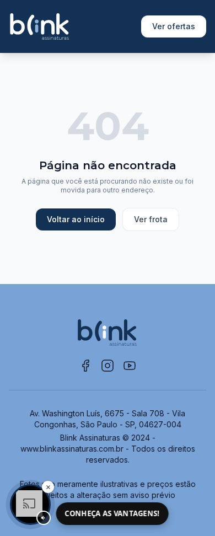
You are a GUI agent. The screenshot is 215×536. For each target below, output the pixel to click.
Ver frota (151, 219)
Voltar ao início (76, 219)
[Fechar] (48, 487)
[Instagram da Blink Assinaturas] (107, 365)
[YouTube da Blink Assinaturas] (129, 365)
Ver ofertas (173, 26)
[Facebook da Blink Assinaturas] (85, 365)
